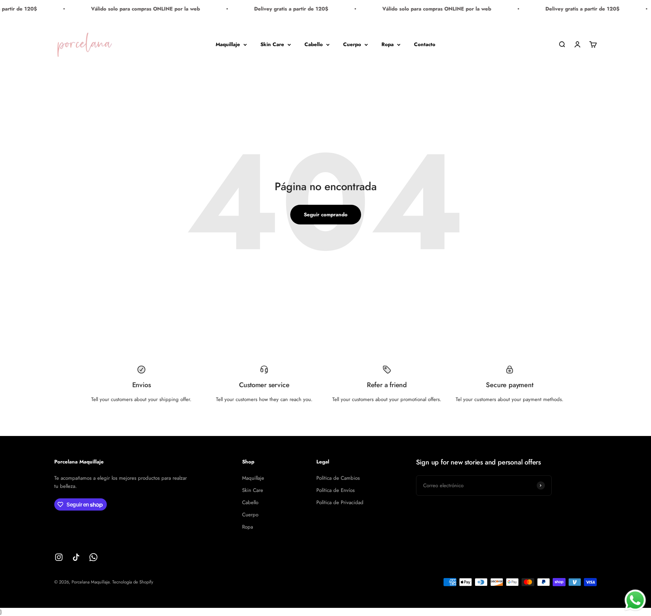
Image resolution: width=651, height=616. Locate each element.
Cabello (313, 44)
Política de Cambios (338, 478)
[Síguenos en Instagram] (58, 557)
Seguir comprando (326, 214)
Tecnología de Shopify (132, 582)
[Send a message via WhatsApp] (635, 600)
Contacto (424, 44)
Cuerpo (352, 44)
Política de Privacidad (339, 502)
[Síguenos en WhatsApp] (93, 557)
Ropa (387, 44)
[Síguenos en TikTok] (76, 557)
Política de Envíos (335, 490)
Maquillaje (228, 44)
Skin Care (272, 44)
